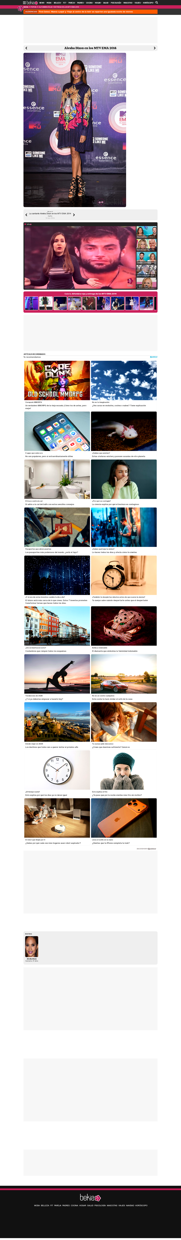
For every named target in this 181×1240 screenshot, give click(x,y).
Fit (51, 1205)
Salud (90, 1205)
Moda (37, 1205)
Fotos (33, 7)
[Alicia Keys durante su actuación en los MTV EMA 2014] (74, 303)
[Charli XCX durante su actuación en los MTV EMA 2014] (146, 303)
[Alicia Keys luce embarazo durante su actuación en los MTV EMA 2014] (60, 303)
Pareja (57, 1205)
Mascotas (112, 1205)
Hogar (82, 1205)
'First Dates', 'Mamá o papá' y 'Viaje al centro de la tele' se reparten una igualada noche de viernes (79, 11)
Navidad (130, 1205)
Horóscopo (141, 1205)
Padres (66, 1205)
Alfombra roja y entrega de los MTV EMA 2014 (59, 7)
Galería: (90, 294)
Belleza (45, 1205)
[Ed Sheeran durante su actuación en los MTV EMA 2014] (118, 303)
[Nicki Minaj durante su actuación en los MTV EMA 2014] (31, 303)
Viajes (121, 1205)
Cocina (74, 1205)
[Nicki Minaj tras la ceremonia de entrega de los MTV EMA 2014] (46, 303)
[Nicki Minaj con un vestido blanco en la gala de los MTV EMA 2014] (132, 303)
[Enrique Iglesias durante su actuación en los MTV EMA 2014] (89, 303)
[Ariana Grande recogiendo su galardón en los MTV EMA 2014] (103, 303)
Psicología (100, 1205)
